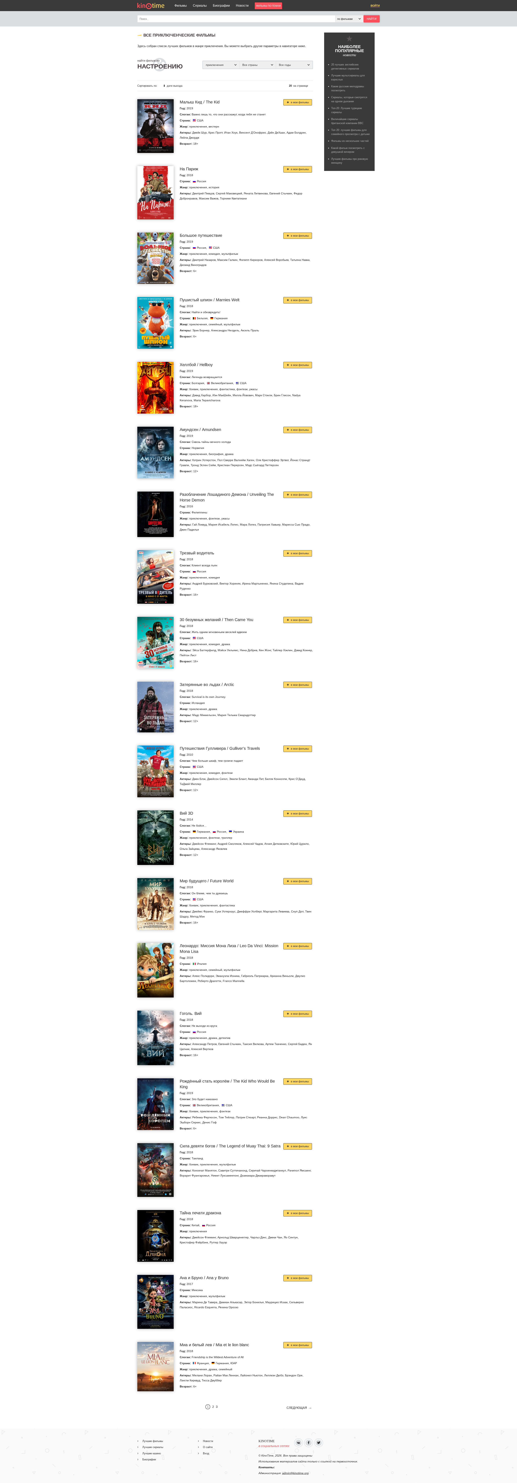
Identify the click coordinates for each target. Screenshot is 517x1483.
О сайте (208, 1447)
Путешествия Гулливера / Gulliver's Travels (220, 748)
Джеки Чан (275, 1237)
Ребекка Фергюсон (204, 1117)
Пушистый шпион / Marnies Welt (210, 300)
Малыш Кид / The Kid (200, 102)
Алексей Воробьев (276, 259)
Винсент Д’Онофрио (252, 132)
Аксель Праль (250, 330)
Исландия (198, 703)
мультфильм (230, 253)
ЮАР (233, 1363)
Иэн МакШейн (221, 395)
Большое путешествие (201, 235)
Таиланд (197, 1158)
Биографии (221, 5)
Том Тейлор (226, 1117)
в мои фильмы (299, 102)
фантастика (227, 389)
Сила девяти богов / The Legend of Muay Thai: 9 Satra (230, 1146)
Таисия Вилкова (253, 1044)
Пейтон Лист (188, 655)
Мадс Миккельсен (204, 715)
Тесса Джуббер (212, 1380)
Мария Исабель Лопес (223, 524)
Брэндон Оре (294, 1375)
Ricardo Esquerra (205, 1307)
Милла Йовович (243, 395)
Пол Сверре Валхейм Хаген (235, 460)
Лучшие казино (151, 1453)
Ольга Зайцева (190, 848)
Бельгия (202, 318)
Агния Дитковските (276, 843)
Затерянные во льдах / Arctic (207, 684)
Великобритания (222, 383)
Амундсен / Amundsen (200, 429)
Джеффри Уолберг (249, 911)
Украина (238, 831)
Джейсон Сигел (217, 778)
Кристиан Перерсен (231, 465)
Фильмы (180, 5)
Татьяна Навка (300, 259)
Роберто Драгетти (209, 981)
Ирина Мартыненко (255, 583)
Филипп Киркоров (251, 259)
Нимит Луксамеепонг (225, 1175)
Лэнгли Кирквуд (190, 1380)
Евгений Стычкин (280, 193)
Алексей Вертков (202, 1049)
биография (216, 454)
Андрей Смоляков (229, 843)
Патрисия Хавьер (269, 524)
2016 (190, 506)
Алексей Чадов (253, 843)
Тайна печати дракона (200, 1213)
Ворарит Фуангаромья (194, 1175)
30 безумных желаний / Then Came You (216, 619)
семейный (215, 324)
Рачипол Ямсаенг (299, 1170)
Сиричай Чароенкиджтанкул (267, 1170)
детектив (224, 1038)
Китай (195, 1225)
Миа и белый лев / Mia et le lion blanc (214, 1345)
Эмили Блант (237, 778)
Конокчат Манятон (204, 1170)
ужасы (253, 389)
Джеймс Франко (202, 911)
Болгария (198, 383)
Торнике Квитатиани (233, 198)
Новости (242, 5)
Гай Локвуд (199, 524)
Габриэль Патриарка (254, 975)
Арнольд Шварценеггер (233, 1237)
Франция (203, 1363)
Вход (206, 1453)
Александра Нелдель (225, 330)
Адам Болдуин (296, 132)
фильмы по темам (268, 5)
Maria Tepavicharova (207, 400)
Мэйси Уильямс (228, 650)
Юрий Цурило (299, 843)
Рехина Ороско (228, 1307)
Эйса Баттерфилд (204, 650)
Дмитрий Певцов (203, 193)
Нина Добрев (248, 650)
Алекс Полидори (203, 975)
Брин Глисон (282, 395)
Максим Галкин (227, 259)
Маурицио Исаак (276, 1302)
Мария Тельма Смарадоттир (237, 715)
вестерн (214, 126)
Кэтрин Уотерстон (204, 460)
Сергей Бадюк (297, 1044)
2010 (190, 754)
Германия (221, 318)
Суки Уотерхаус (225, 911)
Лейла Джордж (189, 137)
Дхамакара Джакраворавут (257, 1175)
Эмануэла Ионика (228, 975)
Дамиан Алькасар (230, 1302)
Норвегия (198, 448)
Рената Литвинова (256, 193)
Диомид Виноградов (193, 264)
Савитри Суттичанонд (232, 1170)
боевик (193, 389)
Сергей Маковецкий (229, 193)
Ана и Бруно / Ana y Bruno (204, 1278)
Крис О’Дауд (297, 778)
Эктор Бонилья (254, 1302)
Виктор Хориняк (230, 583)
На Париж (189, 169)
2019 (190, 108)
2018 (190, 175)
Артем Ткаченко (275, 1044)
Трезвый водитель (197, 553)
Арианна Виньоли (282, 975)
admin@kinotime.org (295, 1473)
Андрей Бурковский (205, 583)
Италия (202, 963)
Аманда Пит (255, 778)
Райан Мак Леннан (226, 1375)
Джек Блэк (199, 778)
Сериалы (200, 5)
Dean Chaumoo (289, 1117)
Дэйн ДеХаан (276, 132)
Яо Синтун (291, 1237)
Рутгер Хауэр (218, 1242)
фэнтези (242, 389)
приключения (198, 126)
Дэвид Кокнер (303, 650)
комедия (214, 253)
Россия (201, 181)
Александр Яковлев (214, 848)
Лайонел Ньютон (251, 1375)
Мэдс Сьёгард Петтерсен (262, 465)
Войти (375, 5)
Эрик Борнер (200, 330)
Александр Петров (204, 1044)
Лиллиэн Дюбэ (273, 1375)
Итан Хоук (230, 132)
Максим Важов (208, 198)
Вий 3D (186, 813)
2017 (190, 1284)
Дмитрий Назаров (204, 259)
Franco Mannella (233, 981)
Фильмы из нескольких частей (350, 140)
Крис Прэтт (215, 132)
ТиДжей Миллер (190, 784)
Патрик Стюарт (245, 1117)
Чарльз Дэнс (258, 1237)
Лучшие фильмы (152, 1441)
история (214, 187)
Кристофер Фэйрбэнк (194, 1242)
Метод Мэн (197, 916)
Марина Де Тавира (204, 1302)
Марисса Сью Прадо (296, 524)
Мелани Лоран (202, 1375)
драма (229, 454)
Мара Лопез (248, 524)
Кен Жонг (265, 650)
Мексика (197, 1290)
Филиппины (199, 512)
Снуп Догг (297, 911)
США (200, 120)
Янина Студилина (281, 583)
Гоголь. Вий (191, 1013)
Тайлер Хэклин (282, 650)
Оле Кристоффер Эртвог (272, 460)
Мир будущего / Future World (206, 881)
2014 (190, 819)
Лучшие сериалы (152, 1447)
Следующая (297, 1407)
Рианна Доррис (267, 1117)
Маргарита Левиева (276, 911)
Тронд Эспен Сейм (203, 465)
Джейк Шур (199, 132)
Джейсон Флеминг (204, 843)
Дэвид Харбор (201, 395)
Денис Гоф (209, 1122)
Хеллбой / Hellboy (196, 364)
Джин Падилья (189, 529)
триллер (226, 837)
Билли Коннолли (276, 778)
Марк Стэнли (263, 395)
